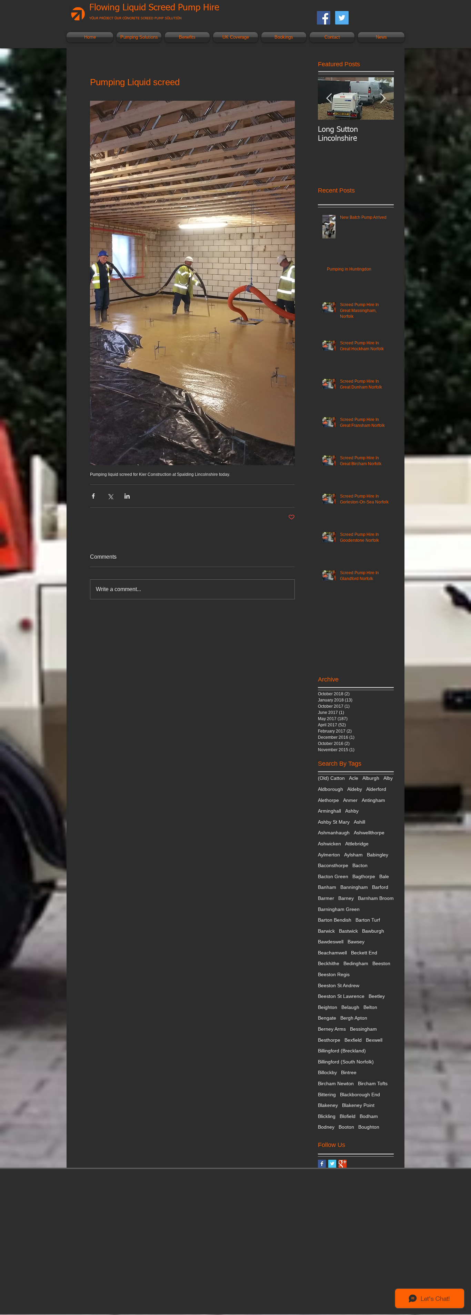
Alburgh (370, 778)
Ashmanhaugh (334, 832)
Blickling (326, 1116)
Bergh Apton (353, 1018)
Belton (370, 1007)
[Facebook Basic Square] (322, 1164)
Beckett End (364, 952)
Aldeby (354, 789)
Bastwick (348, 931)
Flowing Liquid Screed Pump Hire (154, 7)
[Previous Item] (329, 98)
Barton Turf (367, 920)
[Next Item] (383, 98)
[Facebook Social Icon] (323, 17)
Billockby (327, 1072)
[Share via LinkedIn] (127, 496)
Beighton (327, 1007)
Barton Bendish (334, 920)
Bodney (326, 1127)
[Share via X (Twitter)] (110, 496)
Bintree (349, 1072)
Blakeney (328, 1105)
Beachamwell (332, 952)
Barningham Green (339, 909)
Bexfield (353, 1040)
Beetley (377, 996)
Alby (388, 778)
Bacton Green (333, 876)
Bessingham (363, 1029)
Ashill (359, 822)
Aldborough (330, 789)
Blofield (347, 1116)
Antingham (373, 800)
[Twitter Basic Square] (332, 1164)
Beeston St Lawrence (341, 996)
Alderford (376, 789)
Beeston (381, 963)
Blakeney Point (358, 1105)
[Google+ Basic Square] (343, 1164)
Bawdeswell (330, 941)
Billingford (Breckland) (342, 1050)
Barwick (326, 931)
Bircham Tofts (373, 1083)
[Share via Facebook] (93, 496)
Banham (327, 887)
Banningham (354, 887)
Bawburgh (373, 931)
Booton (346, 1127)
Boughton (368, 1127)
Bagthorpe (363, 876)
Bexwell (374, 1040)
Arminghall (329, 811)
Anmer (350, 800)
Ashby (352, 811)
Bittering (327, 1094)
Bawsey (356, 941)
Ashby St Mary (334, 822)
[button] (139, 37)
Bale (384, 876)
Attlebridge (357, 843)
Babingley (377, 854)
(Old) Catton (331, 778)
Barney (346, 898)
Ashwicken (329, 843)
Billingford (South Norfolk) (346, 1061)
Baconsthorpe (333, 865)
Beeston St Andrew (338, 985)
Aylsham (353, 854)
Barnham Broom (376, 898)
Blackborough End (360, 1094)
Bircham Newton (336, 1083)
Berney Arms (332, 1029)
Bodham (369, 1116)
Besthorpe (329, 1040)
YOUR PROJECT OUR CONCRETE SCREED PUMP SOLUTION (135, 18)
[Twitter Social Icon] (342, 17)
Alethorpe (328, 800)
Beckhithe (328, 963)
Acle (353, 778)
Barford (380, 887)
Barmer (326, 898)
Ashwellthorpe (369, 832)
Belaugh (350, 1007)
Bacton (360, 865)
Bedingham (355, 963)
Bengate (327, 1018)
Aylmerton (329, 854)
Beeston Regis (334, 974)
